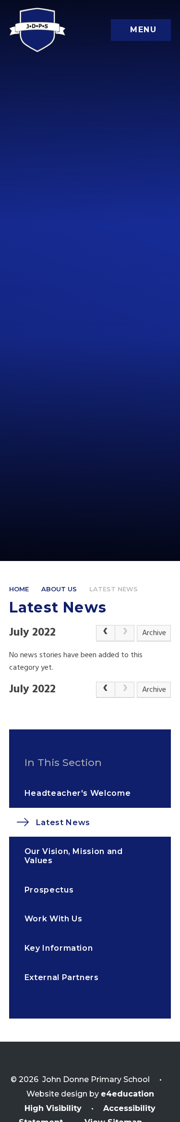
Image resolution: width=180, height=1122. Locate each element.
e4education (127, 1093)
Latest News (113, 589)
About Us (59, 589)
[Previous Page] (105, 633)
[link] (124, 633)
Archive (154, 633)
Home (19, 589)
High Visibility (53, 1108)
